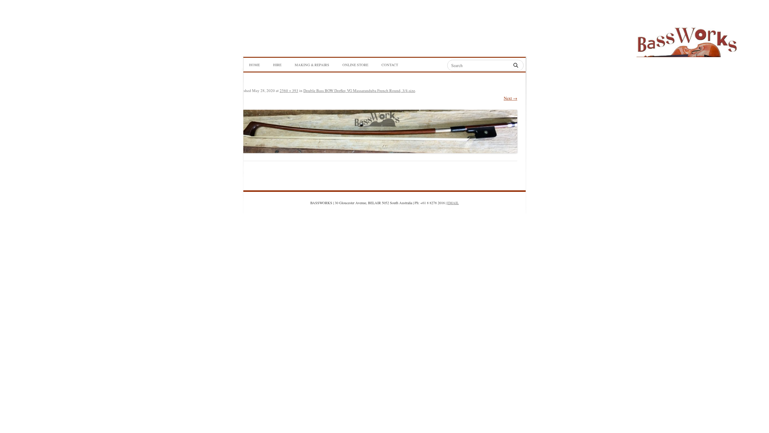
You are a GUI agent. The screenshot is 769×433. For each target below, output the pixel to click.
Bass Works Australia (687, 39)
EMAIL (453, 202)
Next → (510, 98)
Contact (389, 64)
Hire (277, 64)
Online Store (355, 64)
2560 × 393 (289, 90)
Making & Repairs (312, 64)
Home (254, 64)
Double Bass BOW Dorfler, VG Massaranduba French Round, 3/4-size (359, 90)
